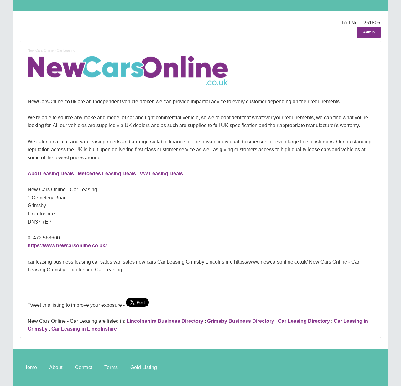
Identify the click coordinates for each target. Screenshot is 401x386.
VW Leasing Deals (161, 173)
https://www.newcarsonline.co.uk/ (67, 245)
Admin (369, 32)
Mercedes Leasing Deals (107, 173)
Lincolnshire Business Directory (165, 321)
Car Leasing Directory (304, 321)
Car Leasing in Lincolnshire (84, 329)
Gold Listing (143, 367)
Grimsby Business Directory (240, 321)
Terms (111, 367)
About (55, 367)
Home (30, 367)
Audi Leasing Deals (51, 173)
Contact (83, 367)
